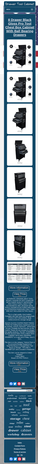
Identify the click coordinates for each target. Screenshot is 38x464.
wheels (15, 415)
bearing (18, 409)
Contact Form (20, 446)
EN (18, 455)
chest (26, 418)
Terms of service (20, 452)
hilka (11, 406)
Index (20, 443)
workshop (13, 434)
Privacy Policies (20, 449)
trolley (18, 426)
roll (20, 406)
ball (16, 406)
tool (26, 405)
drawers (26, 434)
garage (26, 408)
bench (13, 412)
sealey (11, 409)
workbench (22, 396)
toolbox (27, 423)
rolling (26, 412)
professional (12, 398)
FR (21, 455)
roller (20, 422)
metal (11, 427)
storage (15, 418)
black (29, 401)
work (29, 396)
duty (16, 396)
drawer (13, 430)
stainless (22, 401)
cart (9, 401)
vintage (12, 423)
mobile (15, 401)
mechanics (24, 415)
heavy (19, 412)
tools (10, 395)
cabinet (26, 430)
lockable (22, 398)
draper (30, 398)
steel (27, 426)
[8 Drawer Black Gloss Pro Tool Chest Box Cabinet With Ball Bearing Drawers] (20, 55)
